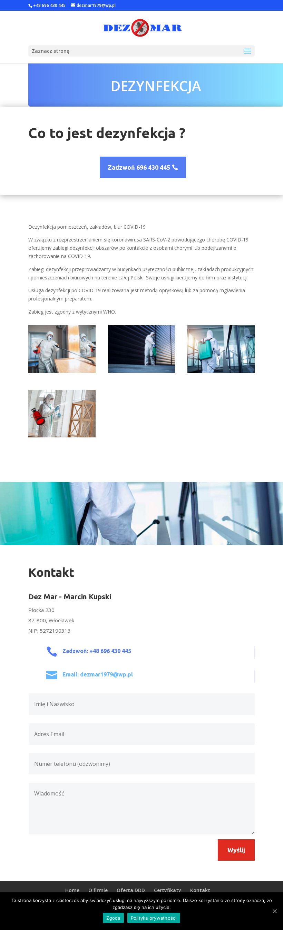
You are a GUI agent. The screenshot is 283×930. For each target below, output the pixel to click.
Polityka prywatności (154, 918)
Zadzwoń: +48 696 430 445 (96, 651)
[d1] (62, 435)
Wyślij (236, 850)
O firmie (98, 890)
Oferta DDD (131, 890)
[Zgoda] (274, 911)
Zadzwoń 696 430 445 (139, 167)
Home (72, 890)
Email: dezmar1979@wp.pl (97, 674)
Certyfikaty (167, 890)
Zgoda (113, 918)
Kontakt (200, 890)
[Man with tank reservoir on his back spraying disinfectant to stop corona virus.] (221, 371)
